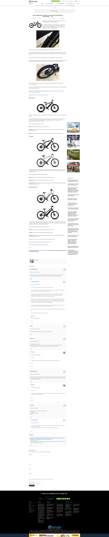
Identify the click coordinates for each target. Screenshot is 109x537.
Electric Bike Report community (43, 250)
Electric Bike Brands (60, 3)
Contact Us (30, 509)
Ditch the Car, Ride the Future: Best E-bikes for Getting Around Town (60, 515)
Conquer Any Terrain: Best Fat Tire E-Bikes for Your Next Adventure (50, 508)
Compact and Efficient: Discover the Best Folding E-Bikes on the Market (60, 505)
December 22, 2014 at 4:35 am (34, 374)
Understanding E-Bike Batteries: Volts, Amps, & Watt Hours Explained (41, 505)
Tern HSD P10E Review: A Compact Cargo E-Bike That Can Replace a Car (73, 204)
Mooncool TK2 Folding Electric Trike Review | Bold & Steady (73, 247)
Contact (71, 1)
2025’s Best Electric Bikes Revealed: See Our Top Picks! (50, 505)
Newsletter (75, 1)
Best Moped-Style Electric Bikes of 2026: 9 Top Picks (72, 199)
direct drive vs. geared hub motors (54, 360)
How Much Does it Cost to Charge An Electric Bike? (76, 512)
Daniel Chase (33, 419)
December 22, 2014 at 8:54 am (36, 387)
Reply (31, 278)
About (67, 1)
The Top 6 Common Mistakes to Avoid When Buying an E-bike (69, 512)
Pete (40, 18)
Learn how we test (72, 5)
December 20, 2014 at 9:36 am (35, 272)
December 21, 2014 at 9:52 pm (34, 341)
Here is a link (33, 393)
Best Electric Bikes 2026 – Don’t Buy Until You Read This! (73, 236)
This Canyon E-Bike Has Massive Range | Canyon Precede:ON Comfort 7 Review (73, 219)
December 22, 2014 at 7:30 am (36, 284)
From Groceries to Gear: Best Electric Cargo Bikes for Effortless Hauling (60, 508)
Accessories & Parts (70, 3)
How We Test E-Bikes (32, 505)
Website (30, 473)
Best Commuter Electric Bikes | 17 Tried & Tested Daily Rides (73, 208)
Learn (78, 3)
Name (30, 464)
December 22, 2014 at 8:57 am (36, 354)
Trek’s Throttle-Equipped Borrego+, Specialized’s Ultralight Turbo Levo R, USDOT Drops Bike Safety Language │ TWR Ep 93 (72, 241)
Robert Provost (34, 281)
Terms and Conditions (32, 510)
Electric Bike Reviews (50, 3)
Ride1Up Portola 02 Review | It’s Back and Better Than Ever (73, 180)
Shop (64, 1)
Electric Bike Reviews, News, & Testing (33, 1)
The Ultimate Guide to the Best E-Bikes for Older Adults (50, 515)
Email (30, 468)
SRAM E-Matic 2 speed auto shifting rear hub (47, 129)
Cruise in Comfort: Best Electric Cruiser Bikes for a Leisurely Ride (60, 511)
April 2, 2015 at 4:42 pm (34, 422)
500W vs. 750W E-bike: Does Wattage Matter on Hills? (69, 515)
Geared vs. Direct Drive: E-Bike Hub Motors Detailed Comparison (76, 509)
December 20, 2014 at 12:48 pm (35, 328)
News (42, 3)
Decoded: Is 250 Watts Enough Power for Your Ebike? (76, 505)
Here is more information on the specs (35, 239)
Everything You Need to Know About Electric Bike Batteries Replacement (41, 508)
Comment (30, 454)
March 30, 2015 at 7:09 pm (34, 408)
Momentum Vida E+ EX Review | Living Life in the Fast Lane (73, 184)
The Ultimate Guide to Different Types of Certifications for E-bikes (41, 521)
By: (39, 18)
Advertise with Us (31, 508)
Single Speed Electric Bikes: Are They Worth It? (69, 509)
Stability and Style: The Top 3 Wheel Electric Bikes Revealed (51, 518)
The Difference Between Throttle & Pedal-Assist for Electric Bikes (41, 515)
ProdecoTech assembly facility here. (34, 92)
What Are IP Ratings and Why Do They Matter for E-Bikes (41, 518)
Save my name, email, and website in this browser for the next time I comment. (41, 479)
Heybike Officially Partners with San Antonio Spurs (73, 195)
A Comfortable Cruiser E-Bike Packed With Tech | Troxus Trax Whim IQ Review (73, 224)
